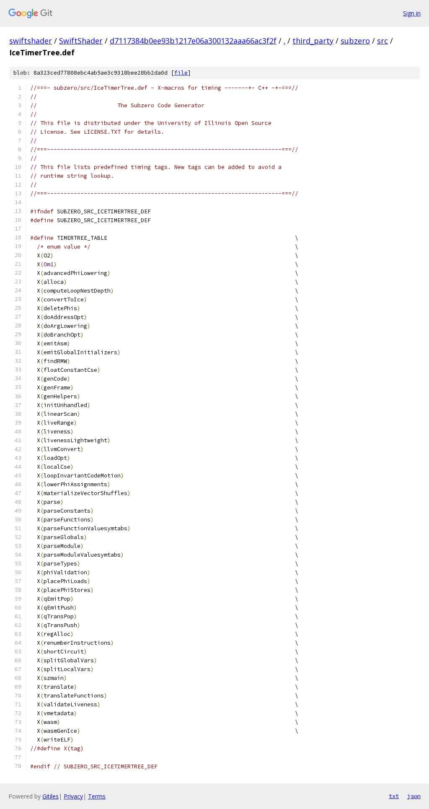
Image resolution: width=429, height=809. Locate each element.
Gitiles (50, 796)
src (382, 41)
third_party (312, 41)
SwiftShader (81, 41)
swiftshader (30, 41)
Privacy (73, 796)
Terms (97, 796)
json (414, 796)
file (181, 72)
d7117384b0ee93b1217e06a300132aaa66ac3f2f (193, 41)
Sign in (412, 13)
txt (394, 796)
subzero (355, 41)
